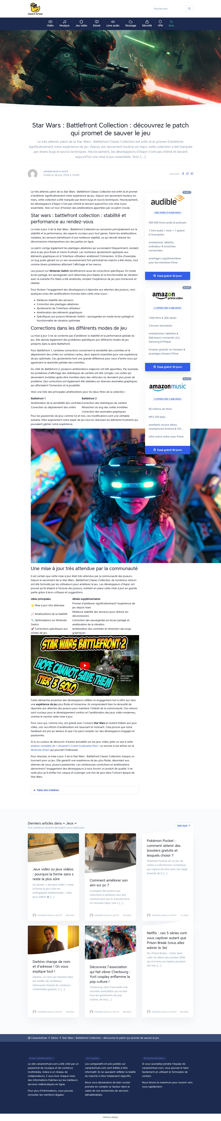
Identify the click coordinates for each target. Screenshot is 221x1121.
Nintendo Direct (40, 750)
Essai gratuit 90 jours (169, 450)
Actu (171, 25)
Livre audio (112, 25)
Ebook (96, 25)
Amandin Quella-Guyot (55, 171)
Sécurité (147, 25)
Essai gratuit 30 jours (169, 275)
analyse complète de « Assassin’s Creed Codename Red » (65, 745)
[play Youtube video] (85, 665)
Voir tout (182, 825)
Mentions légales (110, 1117)
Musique (64, 25)
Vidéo (50, 25)
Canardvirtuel (38, 1038)
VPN (160, 25)
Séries (54, 1038)
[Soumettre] (189, 9)
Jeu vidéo (81, 25)
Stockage (130, 25)
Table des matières (48, 790)
